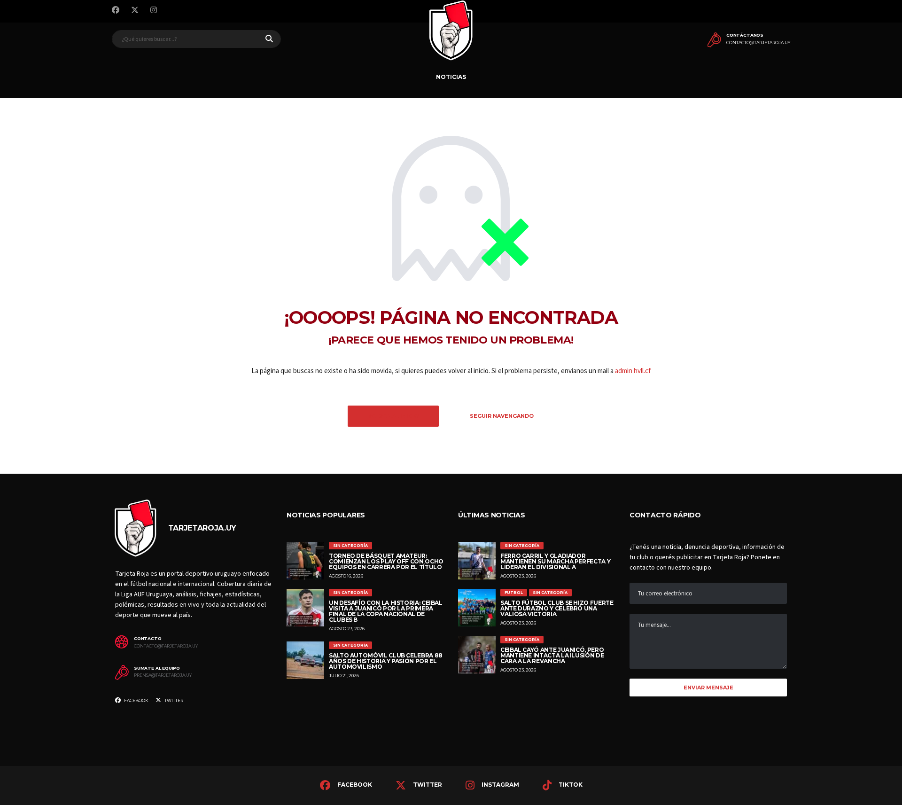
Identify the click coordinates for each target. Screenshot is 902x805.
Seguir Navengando (502, 416)
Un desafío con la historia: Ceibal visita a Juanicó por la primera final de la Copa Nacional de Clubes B (386, 611)
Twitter (173, 700)
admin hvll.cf (633, 371)
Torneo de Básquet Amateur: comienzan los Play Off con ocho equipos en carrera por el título (386, 561)
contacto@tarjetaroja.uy (758, 42)
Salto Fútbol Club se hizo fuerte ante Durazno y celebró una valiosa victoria (556, 608)
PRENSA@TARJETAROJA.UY (163, 675)
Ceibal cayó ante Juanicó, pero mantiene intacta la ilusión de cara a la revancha (552, 655)
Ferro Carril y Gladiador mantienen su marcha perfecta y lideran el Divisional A (555, 561)
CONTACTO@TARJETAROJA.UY (166, 646)
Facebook (135, 700)
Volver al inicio (393, 416)
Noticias (451, 76)
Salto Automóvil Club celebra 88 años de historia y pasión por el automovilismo (386, 661)
